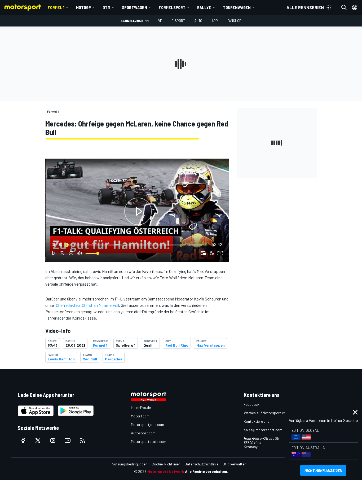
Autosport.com (143, 433)
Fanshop (234, 20)
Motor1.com (140, 416)
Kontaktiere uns (256, 421)
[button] (138, 211)
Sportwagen (134, 7)
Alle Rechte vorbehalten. (206, 471)
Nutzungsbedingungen (129, 464)
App (215, 20)
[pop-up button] (212, 253)
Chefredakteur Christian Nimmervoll (87, 305)
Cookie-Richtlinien (166, 464)
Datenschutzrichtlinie (201, 464)
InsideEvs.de (141, 407)
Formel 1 (56, 7)
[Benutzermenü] (354, 7)
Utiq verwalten (234, 464)
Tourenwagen (237, 7)
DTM (106, 7)
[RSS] (82, 440)
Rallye (204, 7)
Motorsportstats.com (148, 441)
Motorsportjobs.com (147, 424)
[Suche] (344, 7)
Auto (198, 20)
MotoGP (83, 7)
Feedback (251, 404)
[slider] (137, 245)
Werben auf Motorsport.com (266, 413)
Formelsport (172, 7)
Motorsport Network (165, 471)
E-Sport (178, 20)
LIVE (159, 20)
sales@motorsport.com (263, 429)
